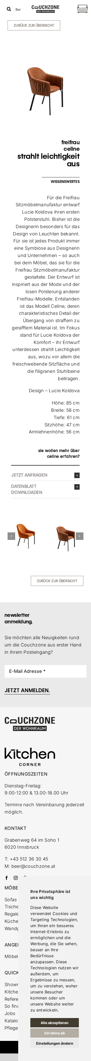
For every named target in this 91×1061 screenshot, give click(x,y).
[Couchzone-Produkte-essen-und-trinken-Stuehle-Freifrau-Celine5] (25, 536)
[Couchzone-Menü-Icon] (82, 5)
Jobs (10, 1013)
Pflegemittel (17, 1028)
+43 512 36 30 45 (29, 859)
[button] (45, 475)
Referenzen (17, 999)
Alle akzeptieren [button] (55, 1023)
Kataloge (14, 1020)
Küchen (13, 921)
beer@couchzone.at (33, 866)
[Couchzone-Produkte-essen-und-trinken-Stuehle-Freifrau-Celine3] (63, 525)
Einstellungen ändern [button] (54, 1043)
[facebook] (7, 878)
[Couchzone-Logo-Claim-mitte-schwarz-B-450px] (45, 7)
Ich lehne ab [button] (54, 1033)
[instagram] (16, 878)
